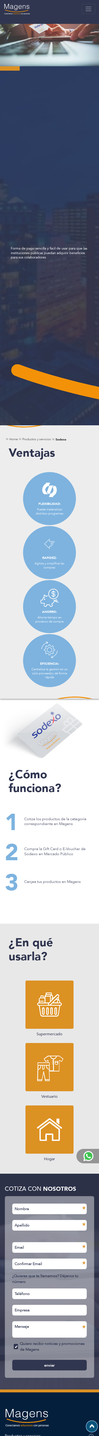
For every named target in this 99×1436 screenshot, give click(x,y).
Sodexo (61, 439)
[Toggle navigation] (88, 9)
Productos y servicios (36, 439)
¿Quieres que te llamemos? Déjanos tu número (45, 1278)
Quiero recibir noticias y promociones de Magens (52, 1346)
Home (13, 439)
